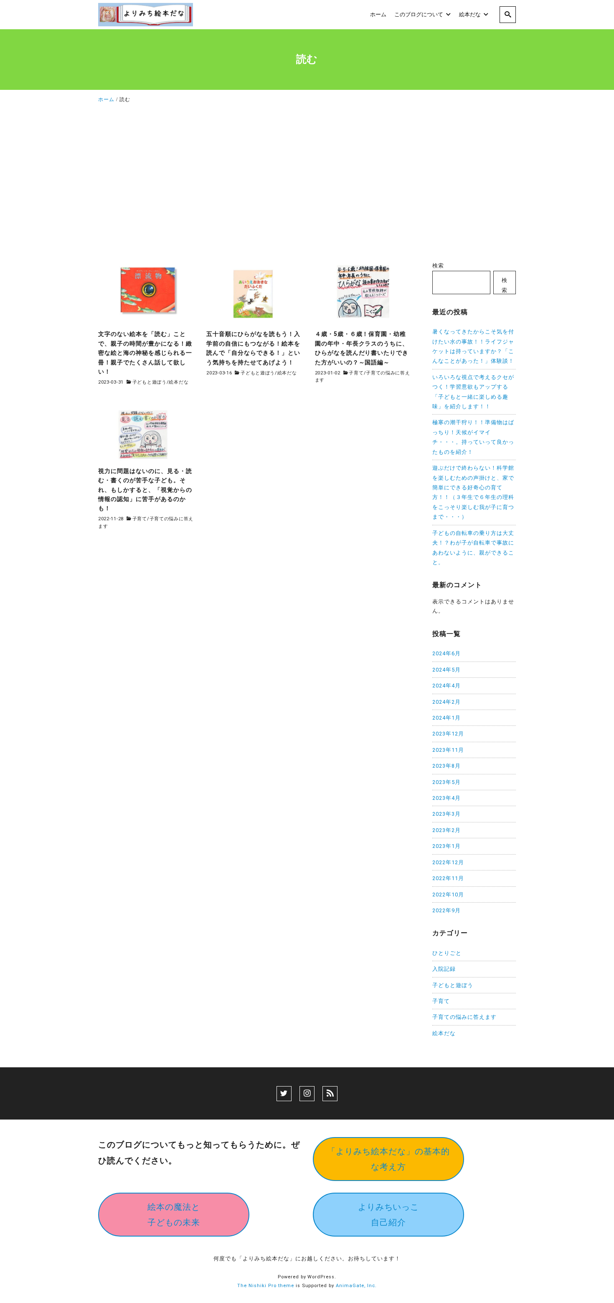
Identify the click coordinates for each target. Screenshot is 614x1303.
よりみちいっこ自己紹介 (388, 1214)
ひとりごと (447, 953)
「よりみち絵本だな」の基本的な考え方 (388, 1159)
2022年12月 (448, 862)
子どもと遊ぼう (149, 382)
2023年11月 (448, 750)
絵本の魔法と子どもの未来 (173, 1214)
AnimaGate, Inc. (356, 1285)
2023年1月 (446, 846)
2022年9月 (446, 910)
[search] (508, 14)
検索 (438, 265)
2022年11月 (448, 878)
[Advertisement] (307, 184)
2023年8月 (446, 766)
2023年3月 (446, 814)
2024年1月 (446, 718)
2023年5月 (446, 782)
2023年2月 (446, 830)
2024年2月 (446, 702)
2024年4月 (446, 685)
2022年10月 (448, 894)
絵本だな (178, 382)
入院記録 (444, 969)
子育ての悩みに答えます (464, 1017)
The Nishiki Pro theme (265, 1285)
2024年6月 (446, 653)
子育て (356, 373)
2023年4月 (446, 798)
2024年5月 (446, 670)
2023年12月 (448, 733)
